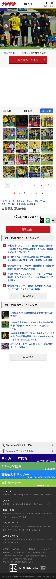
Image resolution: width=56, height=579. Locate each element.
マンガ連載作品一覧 (30, 526)
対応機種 (6, 549)
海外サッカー (38, 494)
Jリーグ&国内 (17, 494)
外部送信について (40, 552)
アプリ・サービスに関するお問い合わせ (18, 559)
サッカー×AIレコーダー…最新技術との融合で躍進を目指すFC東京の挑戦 (30, 267)
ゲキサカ (8, 4)
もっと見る (28, 296)
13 (41, 193)
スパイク (49, 494)
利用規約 (6, 552)
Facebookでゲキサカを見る (19, 451)
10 (31, 193)
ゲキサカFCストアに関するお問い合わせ (18, 562)
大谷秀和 (8, 53)
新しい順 (46, 111)
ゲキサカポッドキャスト (17, 517)
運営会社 (32, 549)
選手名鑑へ (28, 229)
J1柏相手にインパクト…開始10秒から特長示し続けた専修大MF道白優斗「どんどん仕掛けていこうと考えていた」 (30, 248)
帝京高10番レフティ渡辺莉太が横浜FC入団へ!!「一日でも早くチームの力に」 (29, 287)
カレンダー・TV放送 (43, 539)
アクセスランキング (26, 539)
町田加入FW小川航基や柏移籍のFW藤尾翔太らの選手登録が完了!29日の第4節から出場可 (29, 259)
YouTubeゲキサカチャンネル (13, 513)
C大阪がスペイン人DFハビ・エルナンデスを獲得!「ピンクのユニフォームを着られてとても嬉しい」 (30, 277)
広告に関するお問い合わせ (13, 556)
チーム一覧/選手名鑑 (10, 543)
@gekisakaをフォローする (18, 445)
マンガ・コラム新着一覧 (12, 526)
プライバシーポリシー (21, 552)
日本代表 (6, 494)
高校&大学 (28, 494)
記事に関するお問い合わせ (36, 556)
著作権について (19, 549)
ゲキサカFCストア (10, 539)
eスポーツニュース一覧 (15, 530)
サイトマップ (44, 549)
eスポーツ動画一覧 (33, 530)
